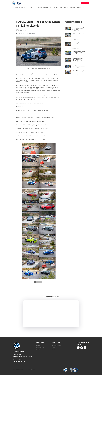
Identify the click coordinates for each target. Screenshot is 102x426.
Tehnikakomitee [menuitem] (80, 7)
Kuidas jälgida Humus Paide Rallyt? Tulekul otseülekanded (79, 66)
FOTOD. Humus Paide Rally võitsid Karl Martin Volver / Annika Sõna (78, 28)
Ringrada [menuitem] (66, 7)
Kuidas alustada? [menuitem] (73, 3)
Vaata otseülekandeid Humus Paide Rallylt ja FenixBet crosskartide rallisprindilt (79, 52)
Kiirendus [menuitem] (40, 7)
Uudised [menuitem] (26, 3)
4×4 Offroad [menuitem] (15, 7)
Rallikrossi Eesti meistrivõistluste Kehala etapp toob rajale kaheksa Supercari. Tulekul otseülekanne (78, 45)
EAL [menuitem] (52, 3)
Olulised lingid (40, 342)
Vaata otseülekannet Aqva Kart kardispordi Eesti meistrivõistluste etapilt (78, 59)
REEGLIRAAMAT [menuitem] (39, 3)
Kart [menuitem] (35, 7)
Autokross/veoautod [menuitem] (23, 7)
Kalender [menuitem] (31, 3)
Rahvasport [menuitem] (45, 7)
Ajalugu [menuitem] (47, 3)
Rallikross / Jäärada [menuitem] (58, 7)
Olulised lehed (56, 342)
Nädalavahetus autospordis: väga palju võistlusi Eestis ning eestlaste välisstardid (78, 71)
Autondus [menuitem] (64, 3)
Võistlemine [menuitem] (57, 3)
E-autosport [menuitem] (72, 7)
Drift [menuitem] (31, 7)
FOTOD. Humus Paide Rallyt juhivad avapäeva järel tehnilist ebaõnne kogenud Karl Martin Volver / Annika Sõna (78, 36)
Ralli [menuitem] (51, 7)
